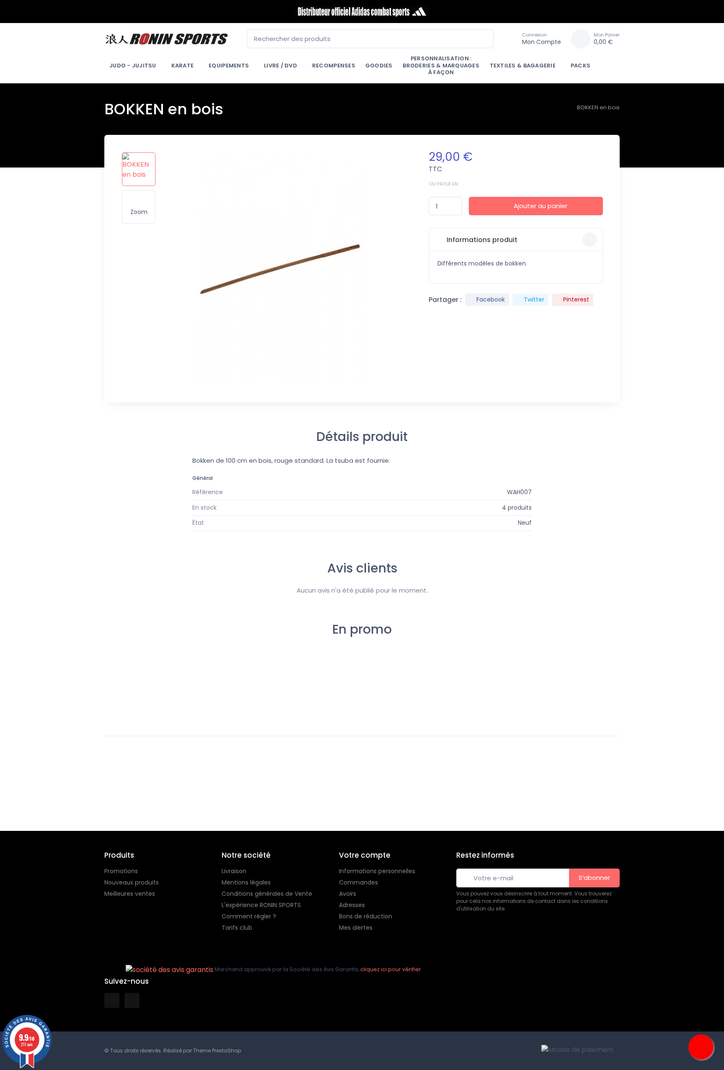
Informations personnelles (377, 871)
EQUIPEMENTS (229, 66)
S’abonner (594, 877)
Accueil (123, 677)
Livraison (234, 871)
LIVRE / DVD (280, 66)
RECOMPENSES (333, 66)
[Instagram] (26, 806)
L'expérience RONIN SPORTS (261, 905)
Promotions (121, 871)
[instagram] (132, 1000)
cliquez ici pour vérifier (390, 969)
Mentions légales (246, 882)
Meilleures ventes (129, 894)
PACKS (580, 66)
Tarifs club (237, 927)
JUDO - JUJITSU (132, 66)
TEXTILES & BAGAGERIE (523, 66)
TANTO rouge (289, 690)
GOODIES (379, 66)
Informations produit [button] (481, 240)
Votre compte (364, 855)
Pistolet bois (132, 686)
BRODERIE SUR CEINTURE (536, 684)
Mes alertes (355, 927)
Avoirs (347, 894)
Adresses (352, 905)
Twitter (534, 299)
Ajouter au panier (540, 205)
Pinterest (576, 299)
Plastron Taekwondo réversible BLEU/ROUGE (204, 690)
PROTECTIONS (174, 677)
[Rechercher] (485, 38)
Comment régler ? (249, 916)
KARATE (182, 66)
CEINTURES (394, 677)
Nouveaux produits (131, 882)
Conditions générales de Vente (267, 894)
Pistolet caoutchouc (341, 690)
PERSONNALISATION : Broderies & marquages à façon (441, 65)
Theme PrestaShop (217, 1050)
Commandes (358, 882)
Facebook (490, 299)
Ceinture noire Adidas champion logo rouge (438, 690)
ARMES (331, 677)
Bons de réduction (365, 916)
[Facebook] (7, 806)
